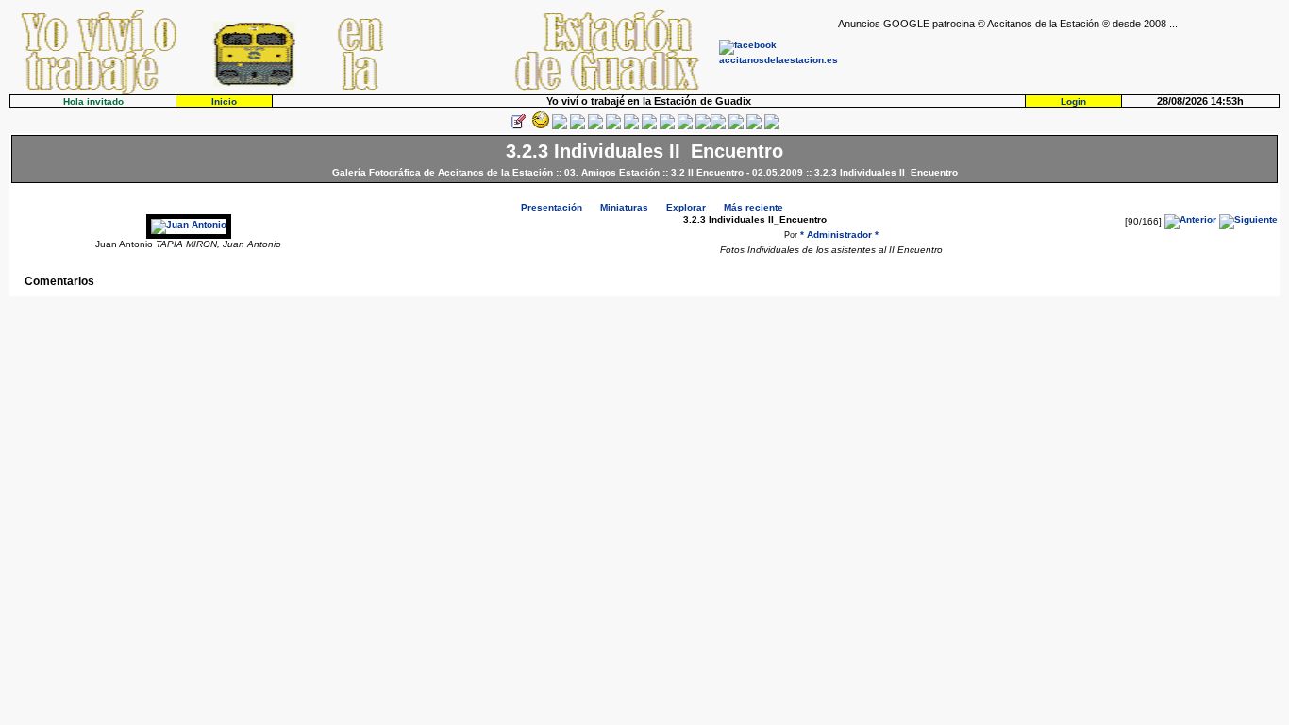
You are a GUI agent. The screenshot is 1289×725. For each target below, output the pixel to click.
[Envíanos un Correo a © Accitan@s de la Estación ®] (736, 126)
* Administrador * (839, 234)
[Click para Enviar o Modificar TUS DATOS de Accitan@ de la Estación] (518, 126)
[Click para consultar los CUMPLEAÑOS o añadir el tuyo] (559, 126)
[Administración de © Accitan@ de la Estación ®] (771, 126)
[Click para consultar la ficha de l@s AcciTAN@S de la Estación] (577, 126)
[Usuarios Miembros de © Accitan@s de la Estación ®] (685, 126)
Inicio (224, 101)
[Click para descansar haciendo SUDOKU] (613, 126)
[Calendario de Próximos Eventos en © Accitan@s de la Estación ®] (667, 126)
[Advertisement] (1059, 57)
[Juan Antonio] (188, 224)
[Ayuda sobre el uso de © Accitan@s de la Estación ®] (703, 126)
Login (1073, 101)
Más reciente (753, 207)
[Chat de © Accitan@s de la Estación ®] (718, 126)
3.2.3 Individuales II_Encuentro (886, 172)
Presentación (551, 207)
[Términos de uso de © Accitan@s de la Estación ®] (754, 126)
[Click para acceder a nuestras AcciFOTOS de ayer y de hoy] (538, 126)
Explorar (686, 207)
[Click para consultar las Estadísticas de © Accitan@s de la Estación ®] (631, 126)
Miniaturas (624, 207)
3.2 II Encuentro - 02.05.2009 (737, 172)
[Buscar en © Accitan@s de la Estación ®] (649, 126)
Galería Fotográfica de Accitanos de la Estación (442, 172)
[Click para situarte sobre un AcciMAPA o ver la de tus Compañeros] (595, 126)
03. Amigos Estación (612, 172)
